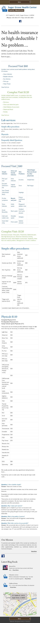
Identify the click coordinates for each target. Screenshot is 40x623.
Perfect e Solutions (25, 621)
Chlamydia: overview (13, 575)
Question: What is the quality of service (12, 148)
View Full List (5, 87)
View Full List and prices (20, 123)
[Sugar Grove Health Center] (20, 12)
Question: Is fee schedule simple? (11, 142)
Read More (34, 551)
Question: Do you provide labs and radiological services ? (17, 151)
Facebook (20, 21)
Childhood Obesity (13, 583)
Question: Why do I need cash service (12, 145)
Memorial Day (12, 566)
